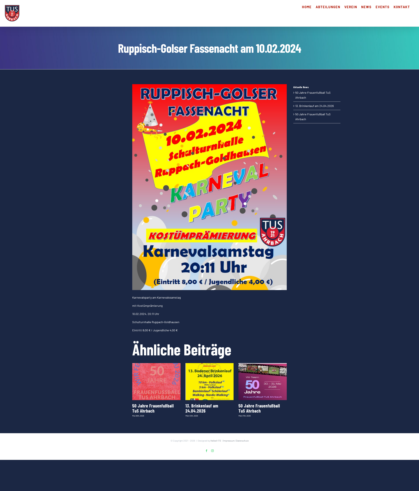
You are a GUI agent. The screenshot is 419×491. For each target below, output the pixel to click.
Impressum (229, 440)
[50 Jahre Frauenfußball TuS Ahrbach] (156, 381)
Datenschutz (242, 440)
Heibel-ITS (215, 440)
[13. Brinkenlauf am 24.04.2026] (209, 381)
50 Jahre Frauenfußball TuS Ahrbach (153, 408)
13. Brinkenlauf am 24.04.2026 (201, 408)
